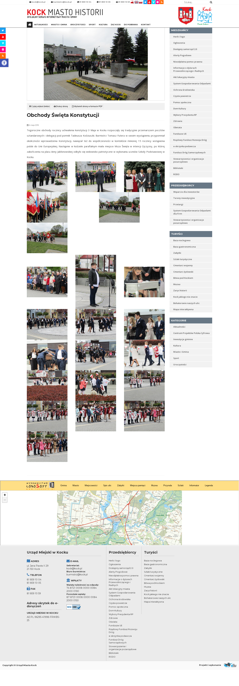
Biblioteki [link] (178, 168)
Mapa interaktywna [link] (183, 309)
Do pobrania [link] (131, 25)
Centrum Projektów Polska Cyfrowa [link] (191, 333)
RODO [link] (176, 174)
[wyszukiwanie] (211, 2)
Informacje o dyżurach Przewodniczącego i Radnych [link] (188, 69)
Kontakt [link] (146, 25)
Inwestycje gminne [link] (183, 339)
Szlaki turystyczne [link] (182, 259)
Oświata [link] (177, 127)
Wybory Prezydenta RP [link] (185, 114)
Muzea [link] (176, 284)
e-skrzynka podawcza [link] (184, 146)
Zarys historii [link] (180, 290)
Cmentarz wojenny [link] (183, 265)
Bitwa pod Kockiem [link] (183, 277)
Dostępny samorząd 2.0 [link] (185, 49)
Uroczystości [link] (78, 25)
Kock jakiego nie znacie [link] (185, 296)
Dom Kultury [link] (179, 108)
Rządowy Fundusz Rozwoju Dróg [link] (190, 139)
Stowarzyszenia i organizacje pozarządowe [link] (188, 160)
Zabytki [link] (177, 252)
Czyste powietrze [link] (182, 96)
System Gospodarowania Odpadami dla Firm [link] (192, 212)
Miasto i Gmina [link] (59, 25)
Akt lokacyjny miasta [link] (183, 77)
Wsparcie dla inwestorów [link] (186, 191)
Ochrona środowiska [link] (184, 89)
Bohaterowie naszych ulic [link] (186, 303)
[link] (4, 63)
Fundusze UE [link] (179, 133)
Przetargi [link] (178, 204)
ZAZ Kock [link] (116, 25)
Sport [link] (92, 25)
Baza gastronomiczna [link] (184, 246)
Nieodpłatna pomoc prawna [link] (187, 61)
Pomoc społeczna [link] (182, 102)
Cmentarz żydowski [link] (183, 271)
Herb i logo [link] (179, 36)
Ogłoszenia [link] (179, 42)
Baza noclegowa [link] (181, 240)
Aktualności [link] (41, 25)
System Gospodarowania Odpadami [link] (192, 83)
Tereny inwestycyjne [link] (184, 198)
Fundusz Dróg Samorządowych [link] (189, 152)
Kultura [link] (103, 25)
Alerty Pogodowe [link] (182, 55)
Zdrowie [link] (177, 121)
